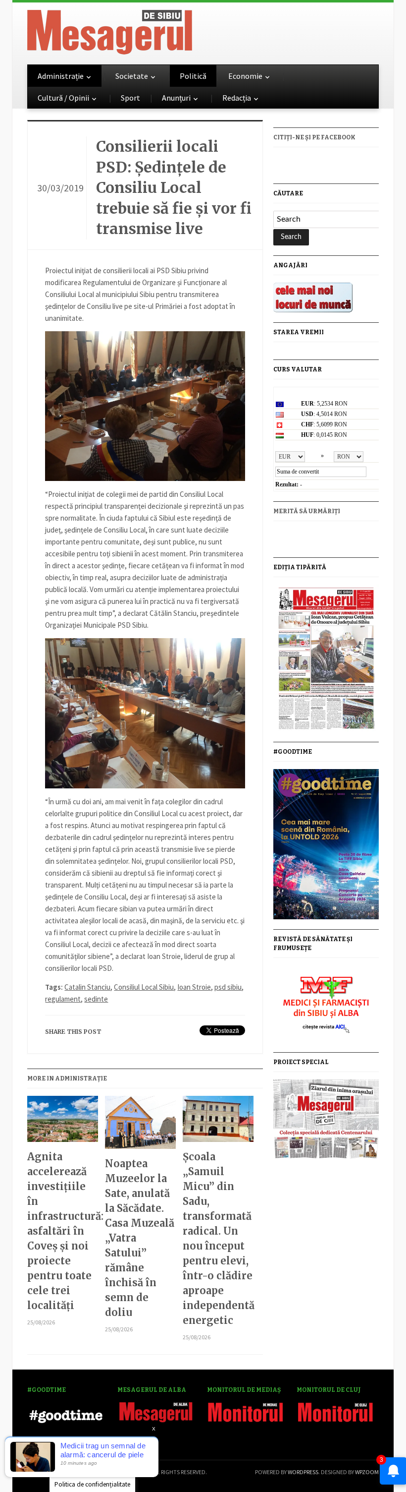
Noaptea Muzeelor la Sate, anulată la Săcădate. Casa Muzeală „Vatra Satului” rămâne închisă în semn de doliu (139, 1237)
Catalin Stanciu (87, 987)
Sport (130, 98)
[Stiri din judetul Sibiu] (109, 30)
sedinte (96, 999)
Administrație (61, 76)
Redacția (236, 98)
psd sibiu (228, 987)
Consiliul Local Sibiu (144, 987)
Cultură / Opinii (63, 98)
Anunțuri (176, 98)
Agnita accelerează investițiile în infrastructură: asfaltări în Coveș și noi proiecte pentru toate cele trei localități (62, 1231)
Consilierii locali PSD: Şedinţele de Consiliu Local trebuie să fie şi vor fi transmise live (174, 187)
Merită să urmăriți (306, 511)
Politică (193, 76)
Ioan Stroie (194, 987)
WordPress (303, 1472)
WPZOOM (367, 1472)
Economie (245, 76)
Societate (131, 76)
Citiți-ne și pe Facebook (314, 137)
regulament (63, 999)
